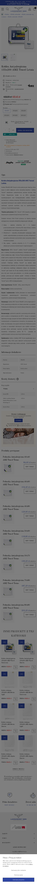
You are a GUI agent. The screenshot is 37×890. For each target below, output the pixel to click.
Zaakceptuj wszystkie (18, 879)
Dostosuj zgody (18, 875)
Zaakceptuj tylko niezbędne (18, 870)
